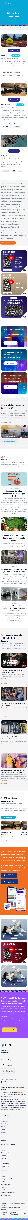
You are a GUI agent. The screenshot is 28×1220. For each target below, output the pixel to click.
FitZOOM (3, 1158)
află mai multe (10, 387)
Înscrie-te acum (9, 1030)
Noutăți (3, 1150)
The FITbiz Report (6, 1195)
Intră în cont (4, 1161)
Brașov (3, 1129)
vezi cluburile (10, 343)
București (3, 1132)
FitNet (9, 28)
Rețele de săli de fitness (7, 1124)
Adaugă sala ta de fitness (8, 1179)
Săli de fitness (4, 1121)
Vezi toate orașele (7, 243)
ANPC (25, 1213)
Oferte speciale (5, 1153)
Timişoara (3, 1209)
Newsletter (4, 1187)
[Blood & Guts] (14, 261)
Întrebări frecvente (6, 1190)
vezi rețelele (10, 363)
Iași (2, 1137)
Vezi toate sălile (8, 817)
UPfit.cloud (3, 1205)
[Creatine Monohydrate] (14, 284)
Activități (3, 1127)
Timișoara (3, 1140)
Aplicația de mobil (5, 1184)
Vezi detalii (13, 50)
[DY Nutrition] (14, 307)
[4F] (14, 929)
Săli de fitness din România (16, 28)
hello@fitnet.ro (5, 1053)
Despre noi (4, 1176)
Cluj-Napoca (4, 1135)
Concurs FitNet (5, 1166)
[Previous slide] (3, 840)
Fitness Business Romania (8, 1192)
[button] (6, 840)
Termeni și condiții (4, 1213)
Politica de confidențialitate (14, 1213)
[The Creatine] (14, 952)
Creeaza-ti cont (5, 1164)
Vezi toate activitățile (9, 441)
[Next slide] (24, 840)
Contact (3, 1182)
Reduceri (3, 1155)
